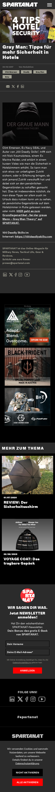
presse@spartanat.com (16, 263)
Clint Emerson (11, 71)
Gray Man (40, 71)
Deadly (26, 71)
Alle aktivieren (27, 782)
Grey (7, 76)
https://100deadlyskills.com (33, 236)
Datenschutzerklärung (27, 763)
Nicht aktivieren (27, 772)
